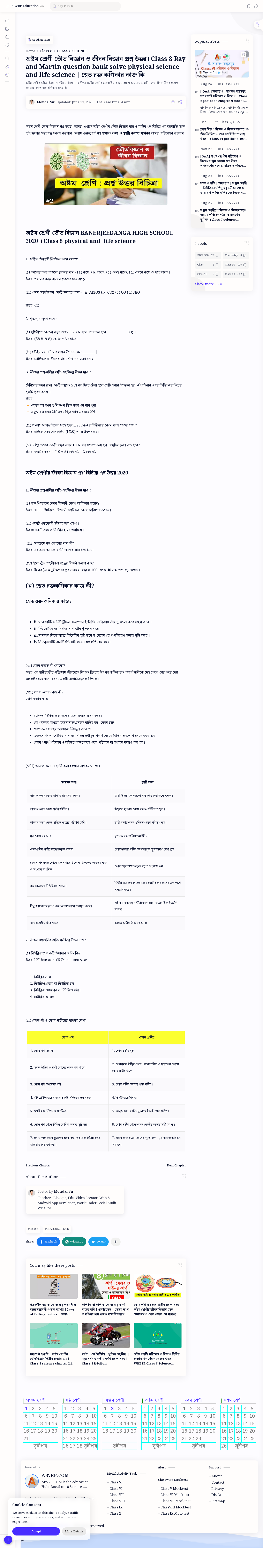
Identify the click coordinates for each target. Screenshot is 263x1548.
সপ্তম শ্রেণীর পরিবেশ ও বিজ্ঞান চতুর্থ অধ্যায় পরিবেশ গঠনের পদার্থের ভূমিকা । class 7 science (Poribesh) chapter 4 (223, 215)
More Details (74, 1531)
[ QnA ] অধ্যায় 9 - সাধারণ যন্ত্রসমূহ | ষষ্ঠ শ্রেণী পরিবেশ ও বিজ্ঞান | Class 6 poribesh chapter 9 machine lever (224, 96)
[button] (256, 6)
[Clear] (117, 6)
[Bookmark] (249, 6)
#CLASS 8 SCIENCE (57, 1229)
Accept (36, 1531)
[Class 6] (228, 84)
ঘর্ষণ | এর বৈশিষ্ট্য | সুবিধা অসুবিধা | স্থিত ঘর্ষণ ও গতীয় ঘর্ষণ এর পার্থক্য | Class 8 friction (105, 1359)
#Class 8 (33, 1229)
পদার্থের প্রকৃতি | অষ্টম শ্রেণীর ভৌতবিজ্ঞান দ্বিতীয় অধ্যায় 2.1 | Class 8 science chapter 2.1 (51, 1359)
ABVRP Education (25, 6)
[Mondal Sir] (46, 102)
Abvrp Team (138, 1526)
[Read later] (173, 102)
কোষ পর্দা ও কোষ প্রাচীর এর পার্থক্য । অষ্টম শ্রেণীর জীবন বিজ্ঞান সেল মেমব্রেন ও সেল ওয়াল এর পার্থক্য (157, 1310)
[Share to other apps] (116, 1242)
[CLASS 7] (229, 149)
